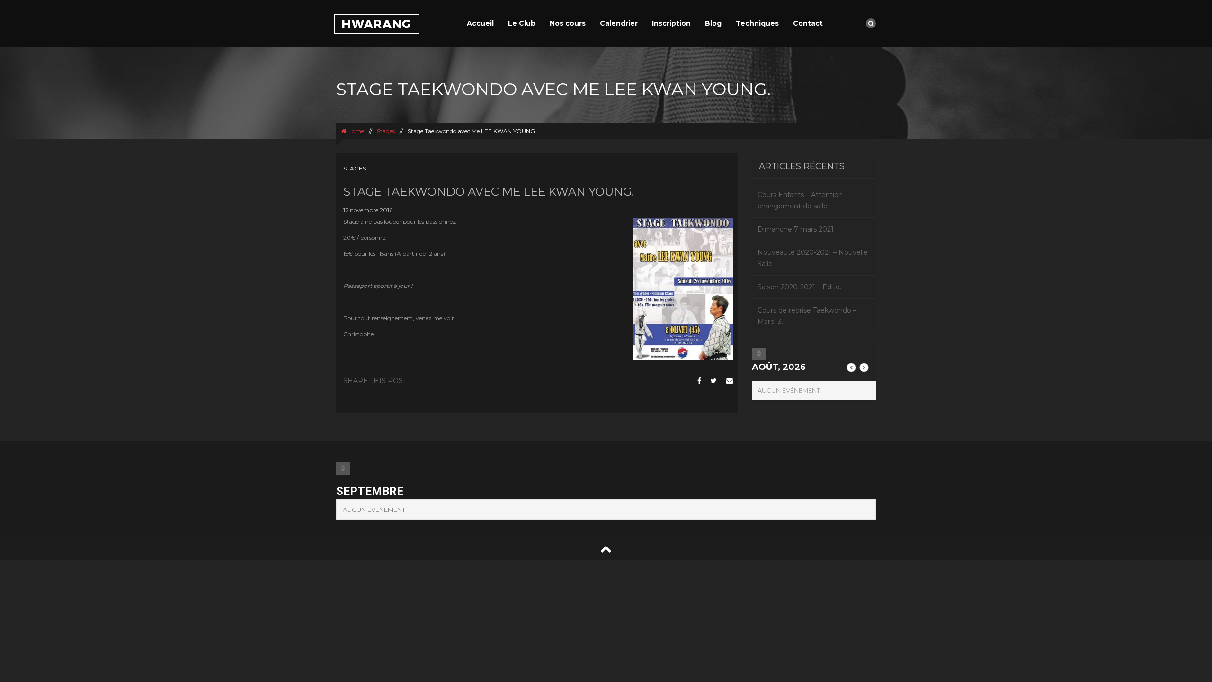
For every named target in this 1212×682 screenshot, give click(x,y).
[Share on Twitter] (714, 381)
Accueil (480, 23)
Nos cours (568, 23)
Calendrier (619, 23)
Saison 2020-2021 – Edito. (799, 287)
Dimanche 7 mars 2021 (796, 229)
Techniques (757, 23)
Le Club (521, 23)
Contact (808, 23)
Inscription (671, 23)
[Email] (730, 381)
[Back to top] (606, 549)
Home (355, 131)
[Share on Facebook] (699, 381)
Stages (386, 131)
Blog (713, 23)
